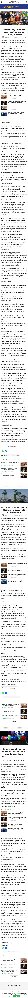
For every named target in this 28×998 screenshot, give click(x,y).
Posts (20, 985)
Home (8, 985)
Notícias (17, 455)
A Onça (7, 37)
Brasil (13, 455)
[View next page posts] (15, 118)
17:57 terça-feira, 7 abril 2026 (16, 37)
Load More (14, 480)
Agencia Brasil (7, 455)
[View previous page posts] (13, 118)
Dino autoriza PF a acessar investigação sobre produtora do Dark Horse (17, 102)
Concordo (17, 996)
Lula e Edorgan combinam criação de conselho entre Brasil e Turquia (16, 113)
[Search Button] (26, 2)
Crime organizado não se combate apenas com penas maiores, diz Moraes (17, 107)
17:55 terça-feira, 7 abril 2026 (16, 515)
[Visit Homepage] (14, 2)
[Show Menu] (1, 2)
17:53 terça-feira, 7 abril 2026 (16, 756)
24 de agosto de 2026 (12, 98)
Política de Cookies (14, 985)
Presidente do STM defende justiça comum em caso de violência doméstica (17, 96)
